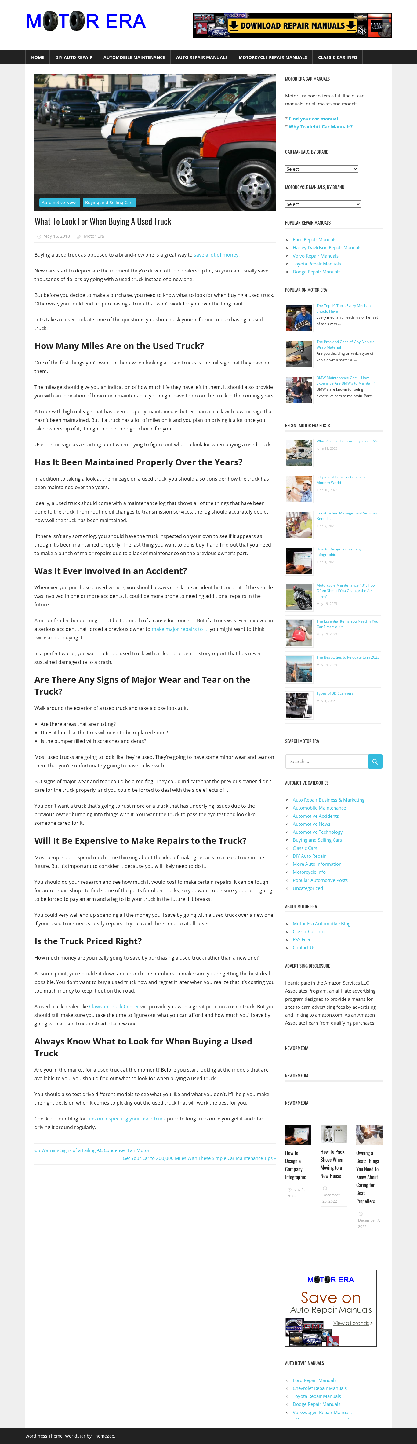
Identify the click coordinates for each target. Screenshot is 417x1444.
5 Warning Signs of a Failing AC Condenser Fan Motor (93, 1150)
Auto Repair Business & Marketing (328, 800)
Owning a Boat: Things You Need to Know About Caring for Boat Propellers (367, 1177)
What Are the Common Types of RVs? (348, 441)
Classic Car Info (337, 57)
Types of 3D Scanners (335, 693)
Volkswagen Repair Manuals (322, 1412)
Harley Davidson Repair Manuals (327, 247)
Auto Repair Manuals (202, 57)
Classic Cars (305, 848)
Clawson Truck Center (114, 1006)
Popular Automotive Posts (320, 880)
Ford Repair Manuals (314, 239)
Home (37, 57)
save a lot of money (216, 254)
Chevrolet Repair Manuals (320, 1388)
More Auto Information (317, 864)
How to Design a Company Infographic (295, 1165)
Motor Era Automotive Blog (321, 923)
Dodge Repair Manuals (316, 272)
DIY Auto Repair (73, 57)
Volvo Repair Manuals (316, 256)
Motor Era (94, 236)
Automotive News (60, 202)
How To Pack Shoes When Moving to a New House (332, 1163)
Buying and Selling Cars (109, 202)
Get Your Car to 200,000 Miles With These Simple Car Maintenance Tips (198, 1158)
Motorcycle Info (309, 872)
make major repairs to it (179, 629)
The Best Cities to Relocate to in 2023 (348, 657)
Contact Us (304, 947)
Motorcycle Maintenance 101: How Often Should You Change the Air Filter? (346, 591)
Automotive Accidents (316, 816)
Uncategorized (308, 888)
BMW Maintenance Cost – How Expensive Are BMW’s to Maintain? (346, 380)
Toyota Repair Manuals (317, 264)
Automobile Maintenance (134, 57)
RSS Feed (302, 939)
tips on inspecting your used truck (126, 1118)
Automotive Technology (318, 832)
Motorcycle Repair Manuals (273, 57)
